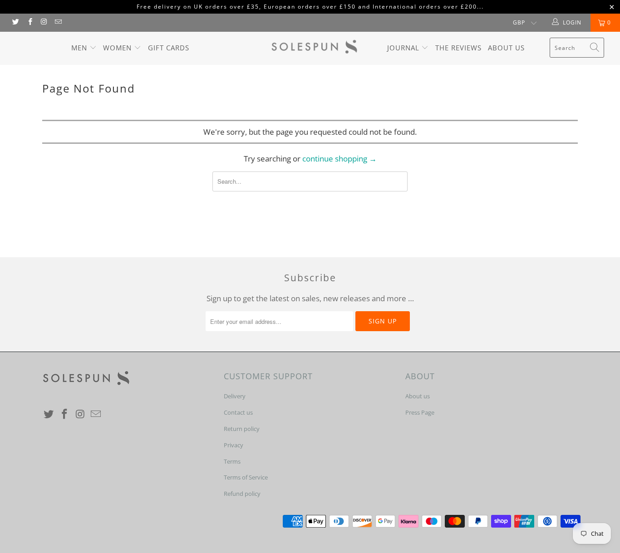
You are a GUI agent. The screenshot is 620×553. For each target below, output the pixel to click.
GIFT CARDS (168, 47)
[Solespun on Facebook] (29, 22)
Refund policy (242, 493)
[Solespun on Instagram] (44, 22)
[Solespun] (315, 48)
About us (506, 47)
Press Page (419, 412)
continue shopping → (339, 158)
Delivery (235, 396)
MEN (80, 47)
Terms (232, 461)
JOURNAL (404, 47)
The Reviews (458, 47)
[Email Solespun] (58, 22)
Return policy (242, 429)
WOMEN (118, 47)
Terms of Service (246, 477)
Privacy (233, 445)
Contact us (238, 412)
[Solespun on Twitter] (15, 22)
